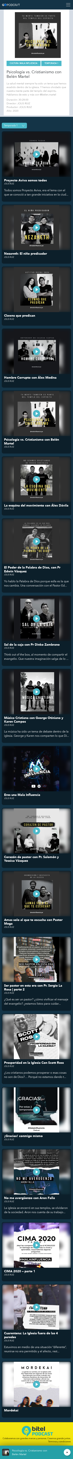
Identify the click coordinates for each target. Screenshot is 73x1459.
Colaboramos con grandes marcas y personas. (37, 1438)
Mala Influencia (28, 63)
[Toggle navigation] (67, 4)
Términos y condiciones (59, 1441)
